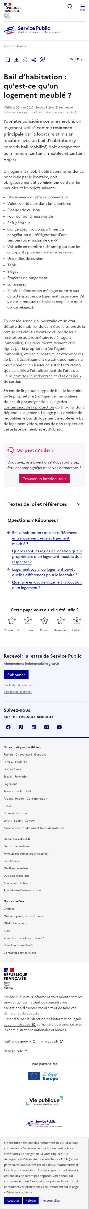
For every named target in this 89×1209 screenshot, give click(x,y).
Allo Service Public (16, 883)
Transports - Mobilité (17, 791)
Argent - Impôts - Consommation (25, 799)
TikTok (21, 727)
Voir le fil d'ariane (15, 46)
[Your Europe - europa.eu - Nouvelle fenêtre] (45, 1076)
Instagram (46, 727)
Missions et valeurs (16, 923)
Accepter (13, 1200)
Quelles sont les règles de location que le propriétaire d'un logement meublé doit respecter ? (47, 556)
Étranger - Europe (15, 813)
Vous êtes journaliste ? (18, 945)
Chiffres (9, 909)
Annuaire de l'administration (22, 890)
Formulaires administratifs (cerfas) (26, 854)
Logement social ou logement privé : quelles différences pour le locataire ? (44, 572)
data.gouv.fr (13, 1051)
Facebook (8, 727)
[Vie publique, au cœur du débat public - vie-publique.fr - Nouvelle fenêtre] (44, 1101)
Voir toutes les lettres (17, 692)
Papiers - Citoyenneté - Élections (25, 755)
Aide (7, 931)
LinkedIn (33, 727)
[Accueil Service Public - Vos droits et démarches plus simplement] (33, 34)
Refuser (31, 1200)
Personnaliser (51, 1200)
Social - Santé (12, 769)
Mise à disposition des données (24, 916)
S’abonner (16, 675)
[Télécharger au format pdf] (16, 60)
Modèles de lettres (16, 868)
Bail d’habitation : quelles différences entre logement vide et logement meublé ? (44, 538)
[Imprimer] (25, 60)
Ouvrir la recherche (69, 6)
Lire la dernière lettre (17, 685)
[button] (42, 60)
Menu (82, 10)
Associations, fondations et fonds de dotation (34, 828)
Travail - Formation (16, 777)
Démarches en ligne (16, 846)
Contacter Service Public (20, 953)
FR (77, 59)
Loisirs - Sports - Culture (19, 821)
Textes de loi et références (37, 504)
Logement (10, 784)
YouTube (59, 727)
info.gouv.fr (49, 1041)
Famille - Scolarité (15, 762)
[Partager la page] (34, 60)
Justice (8, 806)
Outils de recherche (16, 876)
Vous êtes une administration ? (24, 938)
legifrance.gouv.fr (17, 1041)
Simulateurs (11, 861)
